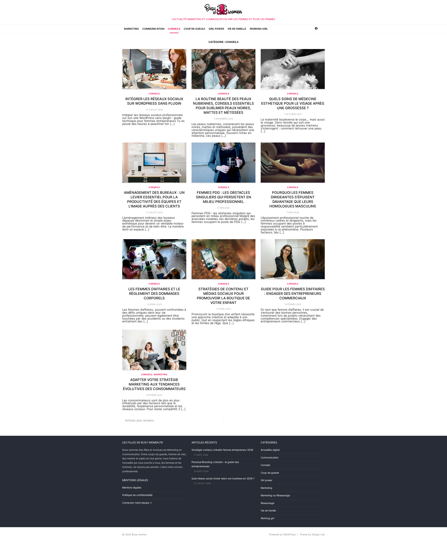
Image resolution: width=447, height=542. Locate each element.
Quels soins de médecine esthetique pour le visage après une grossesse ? (292, 103)
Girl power (216, 28)
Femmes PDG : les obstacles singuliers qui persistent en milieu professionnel (223, 197)
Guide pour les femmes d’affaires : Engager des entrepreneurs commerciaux (293, 293)
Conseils (174, 28)
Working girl (259, 28)
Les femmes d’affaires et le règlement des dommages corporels (154, 293)
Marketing (131, 28)
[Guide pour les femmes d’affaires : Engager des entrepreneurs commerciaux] (293, 259)
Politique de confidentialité (137, 495)
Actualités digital (270, 449)
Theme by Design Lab (312, 534)
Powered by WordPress (282, 534)
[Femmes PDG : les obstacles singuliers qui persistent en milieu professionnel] (224, 163)
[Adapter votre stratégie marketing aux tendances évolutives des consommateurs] (154, 350)
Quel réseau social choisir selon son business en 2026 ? (223, 478)
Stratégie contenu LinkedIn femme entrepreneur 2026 (222, 449)
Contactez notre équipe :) (137, 502)
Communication (153, 28)
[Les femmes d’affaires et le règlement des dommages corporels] (154, 259)
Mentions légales (131, 487)
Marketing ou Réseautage (275, 495)
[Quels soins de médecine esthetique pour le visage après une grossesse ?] (293, 69)
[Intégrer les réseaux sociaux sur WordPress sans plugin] (154, 69)
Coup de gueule (194, 28)
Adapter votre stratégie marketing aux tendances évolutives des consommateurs (154, 384)
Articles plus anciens (139, 420)
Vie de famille (237, 28)
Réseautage (267, 503)
